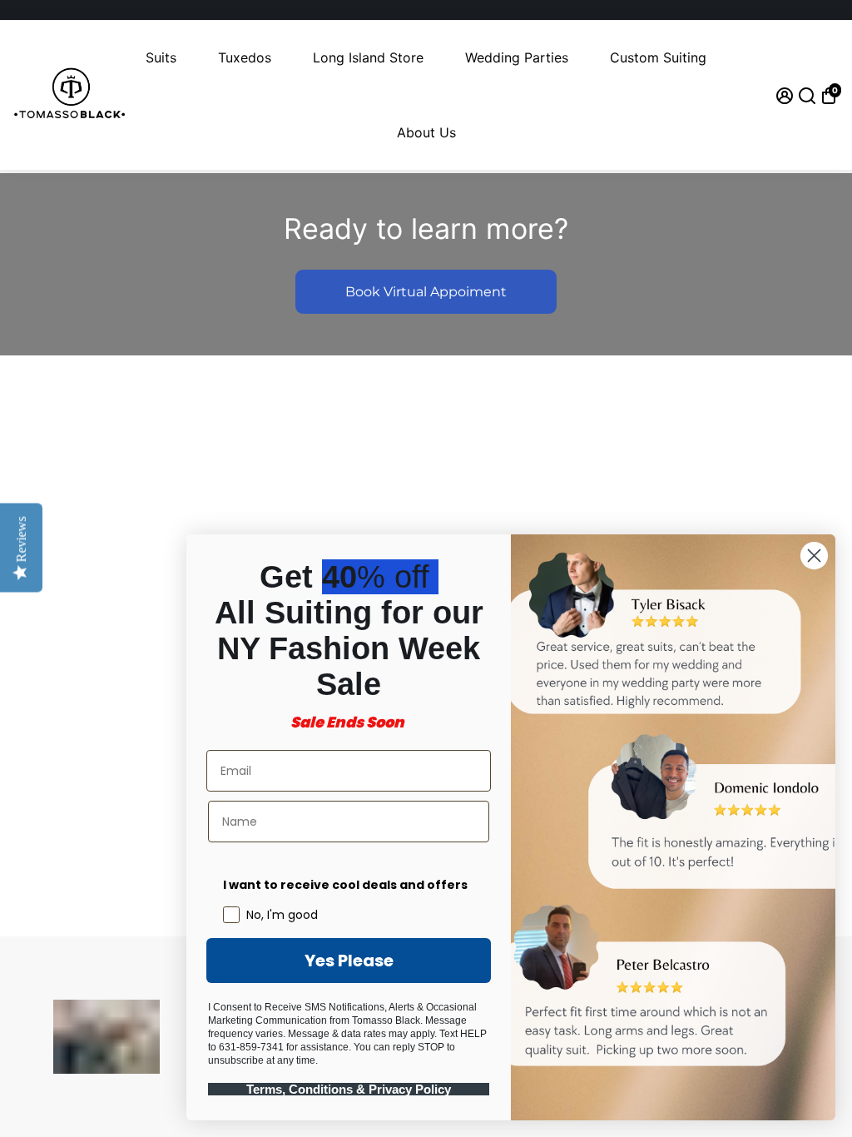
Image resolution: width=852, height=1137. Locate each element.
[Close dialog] (814, 555)
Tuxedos (244, 57)
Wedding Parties (516, 57)
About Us (426, 132)
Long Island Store (368, 57)
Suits (161, 57)
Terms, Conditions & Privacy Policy (348, 1089)
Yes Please (349, 960)
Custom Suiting (658, 57)
